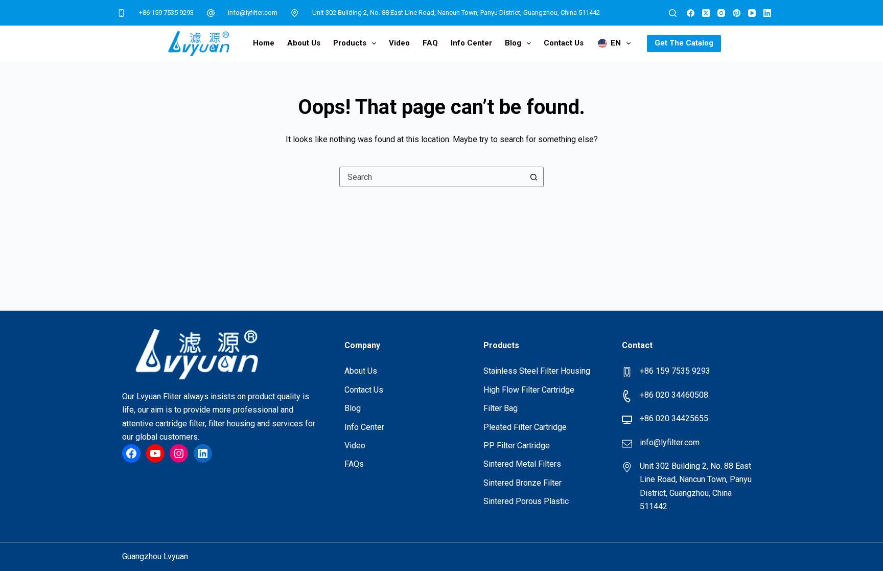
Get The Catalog (684, 43)
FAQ (430, 43)
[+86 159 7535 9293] (121, 12)
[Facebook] (690, 13)
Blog (513, 43)
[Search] (673, 13)
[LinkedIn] (767, 13)
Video (399, 43)
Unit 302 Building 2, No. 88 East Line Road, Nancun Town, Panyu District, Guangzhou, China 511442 (456, 12)
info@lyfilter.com (252, 12)
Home (263, 43)
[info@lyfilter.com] (211, 12)
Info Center (471, 43)
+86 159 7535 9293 (166, 12)
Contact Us (564, 43)
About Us (303, 43)
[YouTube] (752, 13)
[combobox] (432, 177)
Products (349, 43)
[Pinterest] (736, 13)
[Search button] (533, 177)
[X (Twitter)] (706, 13)
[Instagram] (721, 13)
